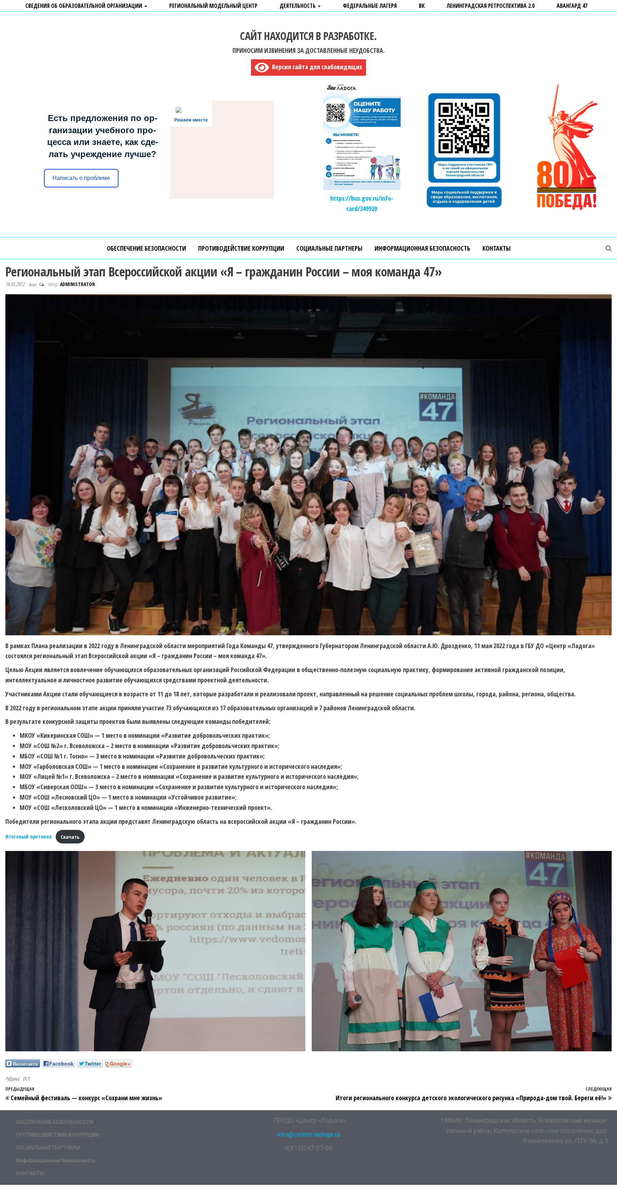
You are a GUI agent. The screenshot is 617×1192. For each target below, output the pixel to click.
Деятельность (298, 6)
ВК (422, 6)
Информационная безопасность (422, 248)
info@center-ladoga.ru (308, 1134)
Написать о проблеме (81, 178)
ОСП (26, 1078)
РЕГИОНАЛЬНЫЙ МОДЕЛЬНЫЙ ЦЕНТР (213, 6)
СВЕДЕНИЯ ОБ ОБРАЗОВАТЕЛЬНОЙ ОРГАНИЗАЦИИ (84, 6)
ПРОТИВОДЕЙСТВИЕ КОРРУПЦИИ (241, 248)
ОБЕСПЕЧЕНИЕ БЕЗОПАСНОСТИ (146, 248)
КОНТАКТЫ (496, 248)
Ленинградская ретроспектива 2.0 (491, 6)
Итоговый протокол (28, 836)
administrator (77, 284)
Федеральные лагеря (370, 6)
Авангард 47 (572, 6)
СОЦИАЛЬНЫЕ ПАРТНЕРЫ (329, 248)
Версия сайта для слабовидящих (315, 66)
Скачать (70, 836)
